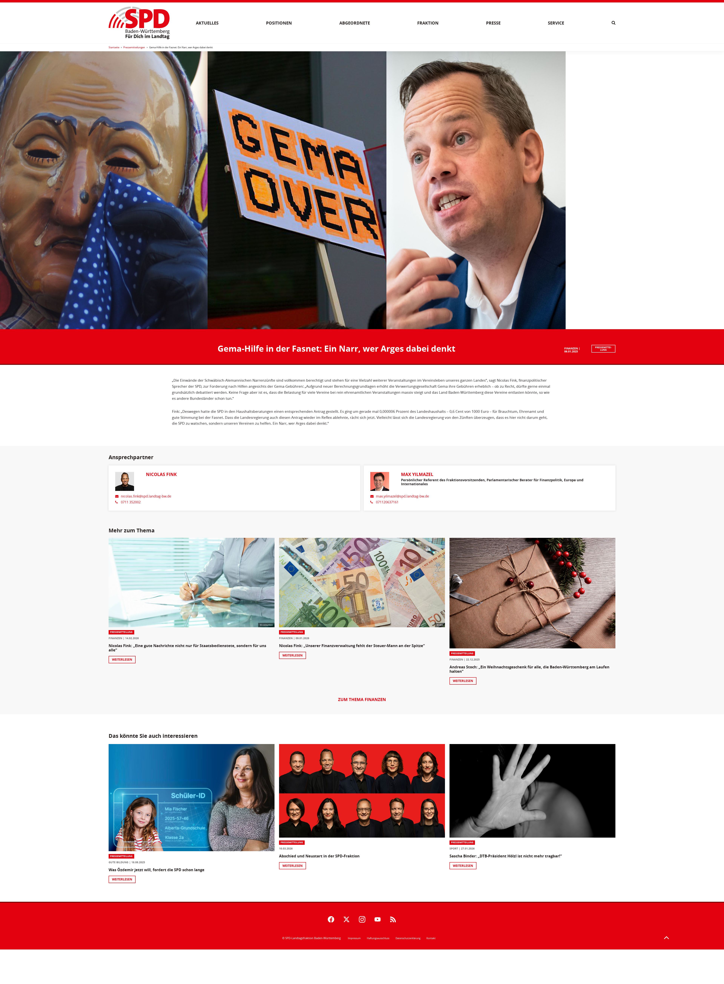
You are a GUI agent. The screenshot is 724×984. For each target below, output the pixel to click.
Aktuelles (207, 23)
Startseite (114, 47)
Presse (493, 23)
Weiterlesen (122, 659)
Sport (453, 848)
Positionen (279, 23)
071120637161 (387, 502)
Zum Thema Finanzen (362, 699)
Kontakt (431, 938)
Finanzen (571, 348)
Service (556, 23)
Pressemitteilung (603, 349)
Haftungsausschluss (378, 938)
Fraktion (428, 23)
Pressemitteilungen (134, 47)
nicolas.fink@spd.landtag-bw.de (146, 496)
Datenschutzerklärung (408, 938)
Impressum (354, 938)
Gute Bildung (118, 862)
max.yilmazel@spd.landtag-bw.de (402, 496)
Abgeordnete (354, 23)
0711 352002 (131, 502)
